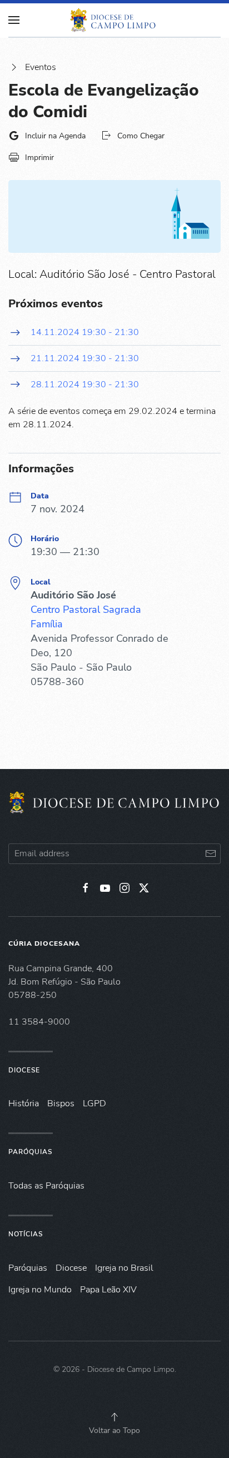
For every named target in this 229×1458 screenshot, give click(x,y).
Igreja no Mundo (40, 1290)
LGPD (94, 1103)
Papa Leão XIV (108, 1290)
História (23, 1103)
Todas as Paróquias (46, 1186)
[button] (114, 1417)
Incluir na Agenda (55, 136)
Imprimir (39, 157)
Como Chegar (141, 136)
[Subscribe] (210, 853)
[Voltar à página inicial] (114, 20)
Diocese (24, 1070)
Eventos (40, 67)
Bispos (60, 1103)
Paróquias (30, 1151)
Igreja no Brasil (124, 1268)
